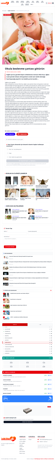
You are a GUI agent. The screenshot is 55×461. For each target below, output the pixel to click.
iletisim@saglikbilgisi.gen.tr (46, 439)
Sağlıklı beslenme (21, 445)
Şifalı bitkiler (22, 451)
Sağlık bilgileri (22, 439)
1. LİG (40, 324)
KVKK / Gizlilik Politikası (16, 163)
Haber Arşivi (22, 453)
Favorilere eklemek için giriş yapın (15, 139)
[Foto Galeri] (48, 3)
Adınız (6, 231)
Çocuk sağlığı (22, 441)
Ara (46, 375)
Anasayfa (4, 10)
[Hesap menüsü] (53, 3)
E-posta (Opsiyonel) (32, 231)
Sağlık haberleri (11, 10)
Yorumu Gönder (10, 246)
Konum (50, 375)
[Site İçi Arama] (47, 3)
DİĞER (32, 4)
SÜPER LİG (15, 324)
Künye (30, 439)
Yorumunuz (7, 236)
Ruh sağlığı (22, 443)
